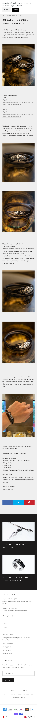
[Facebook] (3, 616)
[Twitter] (8, 616)
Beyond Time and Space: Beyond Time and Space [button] (18, 477)
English (22, 690)
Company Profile (7, 634)
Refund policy (6, 650)
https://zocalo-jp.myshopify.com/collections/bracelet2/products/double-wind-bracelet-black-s (18, 102)
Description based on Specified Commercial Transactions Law (16, 639)
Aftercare (5, 627)
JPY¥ (12, 690)
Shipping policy (7, 654)
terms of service (7, 643)
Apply (8, 680)
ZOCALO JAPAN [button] (7, 475)
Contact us (5, 631)
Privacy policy (6, 647)
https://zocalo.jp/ (7, 489)
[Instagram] (12, 616)
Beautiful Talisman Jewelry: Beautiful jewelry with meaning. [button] (18, 481)
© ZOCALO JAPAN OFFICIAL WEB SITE (18, 695)
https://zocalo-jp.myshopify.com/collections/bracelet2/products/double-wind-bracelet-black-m (18, 114)
